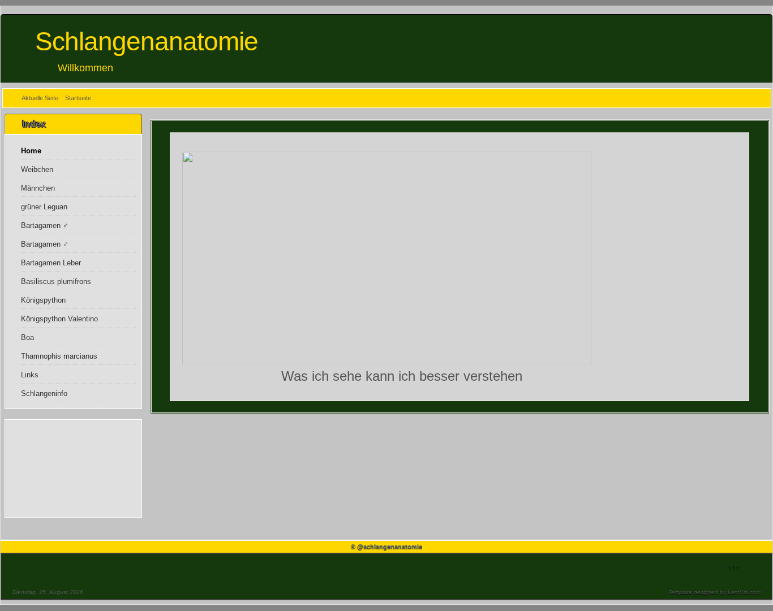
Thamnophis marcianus (59, 356)
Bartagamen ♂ (44, 225)
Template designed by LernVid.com (714, 592)
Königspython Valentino (59, 319)
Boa (27, 337)
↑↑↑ (733, 566)
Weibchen (37, 169)
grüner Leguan (44, 207)
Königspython (43, 300)
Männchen (38, 188)
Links (29, 375)
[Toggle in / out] (708, 5)
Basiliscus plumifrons (56, 281)
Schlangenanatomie (146, 41)
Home (31, 151)
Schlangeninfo (44, 393)
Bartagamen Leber (51, 263)
